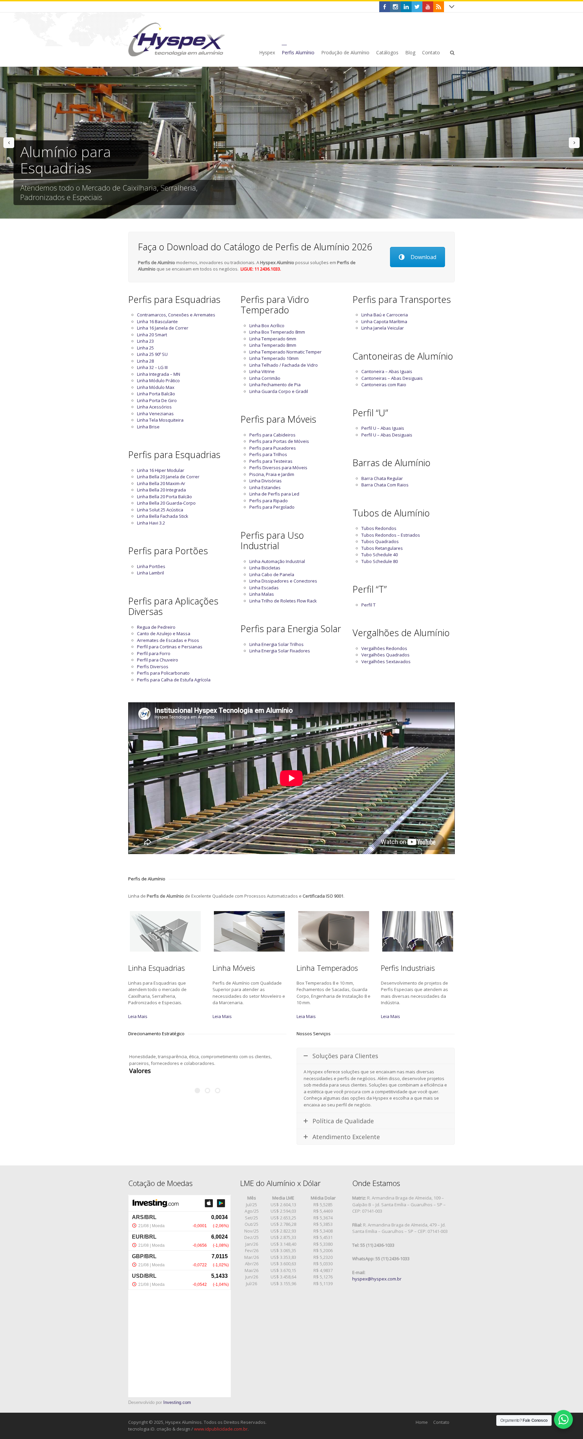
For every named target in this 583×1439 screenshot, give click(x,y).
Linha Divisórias (265, 481)
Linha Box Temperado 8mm (277, 332)
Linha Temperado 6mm (272, 339)
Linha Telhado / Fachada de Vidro (283, 365)
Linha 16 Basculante (157, 321)
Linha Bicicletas (264, 568)
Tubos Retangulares (382, 548)
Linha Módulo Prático (158, 380)
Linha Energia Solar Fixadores (279, 651)
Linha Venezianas (155, 414)
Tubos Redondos (378, 528)
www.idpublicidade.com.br (221, 1429)
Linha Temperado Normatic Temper (285, 352)
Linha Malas (261, 594)
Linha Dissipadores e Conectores (283, 581)
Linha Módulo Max (155, 387)
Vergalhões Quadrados (385, 655)
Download (423, 257)
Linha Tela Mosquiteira (160, 420)
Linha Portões (151, 566)
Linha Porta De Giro (157, 400)
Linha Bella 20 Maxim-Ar (161, 483)
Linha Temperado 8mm (272, 345)
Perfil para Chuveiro (157, 660)
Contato (441, 1422)
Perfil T (368, 605)
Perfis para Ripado (268, 501)
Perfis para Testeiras (271, 461)
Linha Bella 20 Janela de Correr (168, 477)
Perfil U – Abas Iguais (382, 428)
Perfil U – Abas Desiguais (386, 435)
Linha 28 (145, 361)
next (574, 142)
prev (8, 142)
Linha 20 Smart (152, 335)
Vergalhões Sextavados (386, 661)
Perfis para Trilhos (268, 454)
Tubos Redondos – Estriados (390, 535)
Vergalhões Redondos (384, 648)
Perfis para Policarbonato (163, 673)
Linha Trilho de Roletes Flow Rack (283, 601)
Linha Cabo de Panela (271, 574)
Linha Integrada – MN (158, 374)
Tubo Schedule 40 (379, 555)
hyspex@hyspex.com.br (376, 1279)
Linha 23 (145, 341)
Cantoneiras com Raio (383, 385)
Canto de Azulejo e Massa (163, 633)
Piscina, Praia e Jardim (271, 474)
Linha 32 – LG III (152, 367)
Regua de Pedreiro (156, 627)
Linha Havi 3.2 (151, 523)
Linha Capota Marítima (384, 321)
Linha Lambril (150, 573)
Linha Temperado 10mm (274, 358)
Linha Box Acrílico (266, 325)
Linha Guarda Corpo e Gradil (278, 391)
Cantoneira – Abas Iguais (386, 371)
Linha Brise (148, 427)
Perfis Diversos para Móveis (278, 467)
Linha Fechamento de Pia (275, 385)
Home (422, 1422)
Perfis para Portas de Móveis (279, 441)
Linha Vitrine (262, 371)
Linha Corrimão (264, 378)
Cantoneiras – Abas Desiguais (392, 378)
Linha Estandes (265, 487)
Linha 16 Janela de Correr (162, 328)
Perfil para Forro (153, 653)
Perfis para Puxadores (272, 448)
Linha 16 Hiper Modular (160, 470)
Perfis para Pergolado (272, 507)
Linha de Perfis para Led (274, 494)
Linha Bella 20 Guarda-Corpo (166, 503)
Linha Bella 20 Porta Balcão (164, 496)
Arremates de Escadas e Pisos (168, 640)
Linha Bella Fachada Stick (162, 516)
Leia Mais (137, 1016)
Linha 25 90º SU (152, 354)
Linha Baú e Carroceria (384, 315)
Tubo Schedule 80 (379, 561)
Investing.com (177, 1402)
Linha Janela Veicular (382, 328)
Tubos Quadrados (380, 541)
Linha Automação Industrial (277, 561)
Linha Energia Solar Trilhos (276, 644)
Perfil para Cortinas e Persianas (169, 647)
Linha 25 (145, 348)
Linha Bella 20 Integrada (161, 490)
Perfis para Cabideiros (272, 435)
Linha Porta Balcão (156, 394)
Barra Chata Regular (382, 478)
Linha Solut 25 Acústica (160, 510)
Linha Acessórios (154, 407)
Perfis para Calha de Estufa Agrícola (174, 680)
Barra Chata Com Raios (385, 485)
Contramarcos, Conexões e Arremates (176, 315)
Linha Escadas (264, 588)
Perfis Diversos (152, 667)
